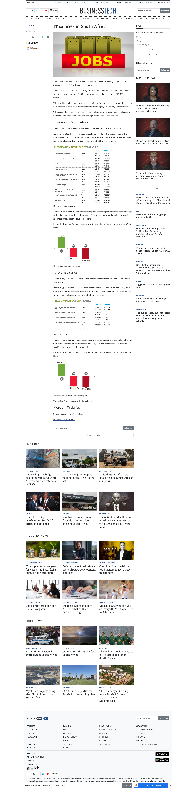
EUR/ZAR (118, 3)
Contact (31, 760)
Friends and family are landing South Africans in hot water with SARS (153, 251)
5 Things (29, 471)
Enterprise (68, 733)
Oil (159, 3)
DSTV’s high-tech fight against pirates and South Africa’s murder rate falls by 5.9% (41, 479)
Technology (105, 744)
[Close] (170, 785)
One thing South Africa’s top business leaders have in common (115, 569)
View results (153, 55)
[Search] (169, 19)
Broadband (141, 726)
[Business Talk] (53, 10)
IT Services (141, 737)
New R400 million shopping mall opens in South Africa (153, 215)
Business (48, 19)
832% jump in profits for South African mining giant (79, 693)
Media (66, 740)
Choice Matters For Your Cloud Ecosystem (41, 607)
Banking (35, 19)
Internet (103, 737)
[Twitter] (32, 10)
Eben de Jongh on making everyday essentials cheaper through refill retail (150, 176)
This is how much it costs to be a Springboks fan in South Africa (116, 655)
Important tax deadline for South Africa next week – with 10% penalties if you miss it (115, 522)
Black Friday (105, 726)
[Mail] (48, 37)
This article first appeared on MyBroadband (72, 401)
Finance (60, 19)
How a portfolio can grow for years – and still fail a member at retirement (41, 569)
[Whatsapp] (37, 10)
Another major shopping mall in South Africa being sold (78, 478)
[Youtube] (46, 10)
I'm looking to (144, 45)
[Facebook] (28, 10)
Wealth (143, 19)
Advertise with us (35, 757)
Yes (140, 37)
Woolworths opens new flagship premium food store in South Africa (76, 520)
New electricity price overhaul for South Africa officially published (41, 520)
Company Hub (157, 19)
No (140, 41)
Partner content (34, 563)
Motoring (85, 19)
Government (31, 648)
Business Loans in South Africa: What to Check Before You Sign (77, 609)
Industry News (101, 19)
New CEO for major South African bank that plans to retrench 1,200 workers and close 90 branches (153, 269)
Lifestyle (103, 648)
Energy (72, 19)
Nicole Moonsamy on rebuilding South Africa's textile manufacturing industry (152, 108)
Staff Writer (30, 28)
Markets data (32, 3)
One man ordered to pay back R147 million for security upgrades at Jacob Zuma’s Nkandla (151, 232)
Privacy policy (34, 764)
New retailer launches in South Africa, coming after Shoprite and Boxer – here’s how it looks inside (153, 200)
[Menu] (26, 19)
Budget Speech (34, 729)
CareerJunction (64, 81)
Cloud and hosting (145, 729)
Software (68, 744)
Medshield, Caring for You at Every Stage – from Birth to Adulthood (116, 609)
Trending (130, 19)
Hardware (32, 737)
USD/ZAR (70, 3)
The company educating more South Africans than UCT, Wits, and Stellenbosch (115, 696)
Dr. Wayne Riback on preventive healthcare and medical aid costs (152, 142)
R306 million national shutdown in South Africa (41, 653)
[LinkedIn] (42, 10)
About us (31, 753)
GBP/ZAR (94, 3)
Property (117, 19)
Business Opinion (107, 729)
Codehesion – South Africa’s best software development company (79, 569)
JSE (44, 3)
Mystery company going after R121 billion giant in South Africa (41, 694)
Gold (139, 3)
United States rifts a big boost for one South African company (116, 478)
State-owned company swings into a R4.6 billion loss (151, 300)
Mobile (102, 740)
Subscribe (165, 11)
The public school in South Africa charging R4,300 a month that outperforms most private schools (153, 317)
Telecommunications (146, 744)
